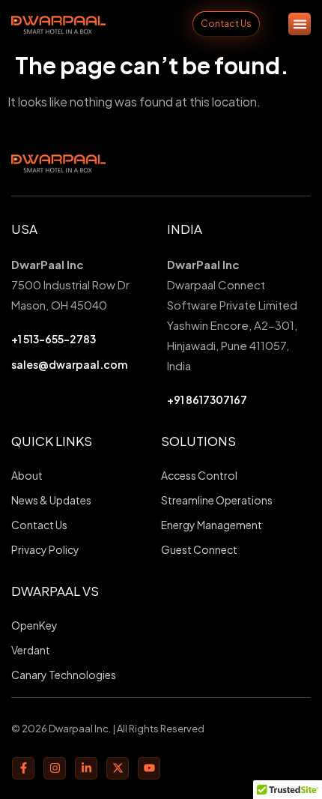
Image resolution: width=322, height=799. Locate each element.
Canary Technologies (63, 674)
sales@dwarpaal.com (69, 364)
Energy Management (211, 524)
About (27, 475)
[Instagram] (54, 768)
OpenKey (34, 625)
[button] (299, 24)
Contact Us (39, 524)
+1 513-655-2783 (53, 339)
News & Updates (51, 500)
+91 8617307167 (207, 399)
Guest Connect (199, 549)
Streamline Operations (217, 500)
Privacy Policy (45, 549)
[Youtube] (149, 768)
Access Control (199, 475)
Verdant (30, 650)
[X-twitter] (117, 768)
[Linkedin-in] (86, 768)
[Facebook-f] (23, 768)
